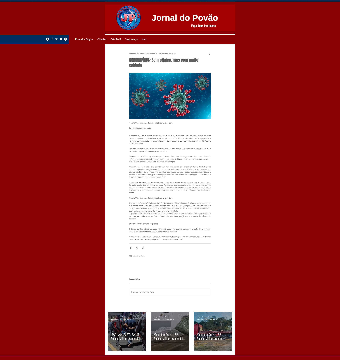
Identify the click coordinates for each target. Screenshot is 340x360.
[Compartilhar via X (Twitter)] (137, 248)
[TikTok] (65, 39)
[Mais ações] (209, 53)
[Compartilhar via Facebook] (130, 248)
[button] (102, 39)
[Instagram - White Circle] (47, 39)
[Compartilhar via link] (143, 248)
